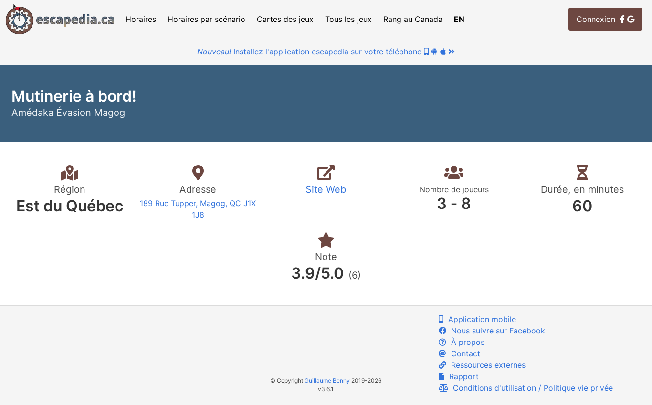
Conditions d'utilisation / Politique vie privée (530, 388)
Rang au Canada (412, 19)
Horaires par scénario (206, 19)
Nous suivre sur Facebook (495, 330)
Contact (463, 353)
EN (459, 19)
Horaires (141, 19)
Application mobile (479, 319)
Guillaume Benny (327, 380)
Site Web (325, 189)
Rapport (461, 376)
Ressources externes (486, 365)
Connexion (598, 19)
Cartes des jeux (285, 19)
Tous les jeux (348, 19)
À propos (465, 342)
